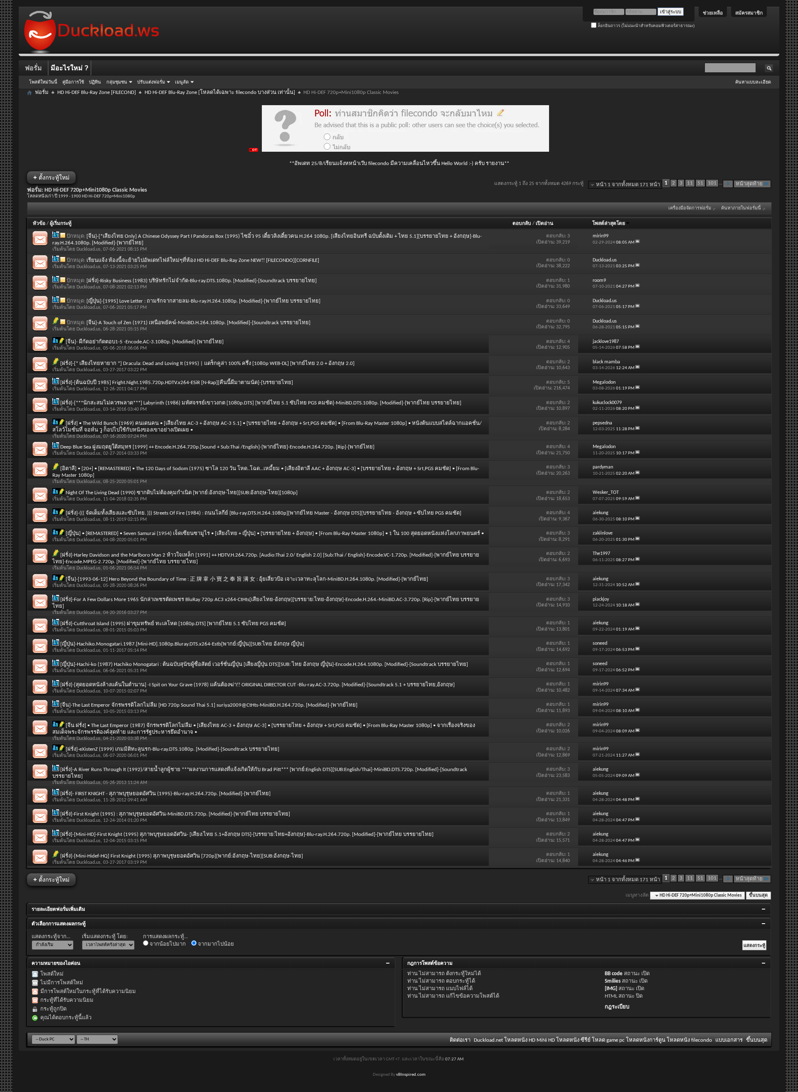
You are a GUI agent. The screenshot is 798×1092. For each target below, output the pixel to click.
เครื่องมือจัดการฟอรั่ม (689, 208)
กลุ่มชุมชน (116, 81)
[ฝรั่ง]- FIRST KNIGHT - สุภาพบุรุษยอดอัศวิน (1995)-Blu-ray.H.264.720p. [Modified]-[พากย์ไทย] (165, 793)
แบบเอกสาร (729, 1040)
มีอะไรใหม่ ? (70, 67)
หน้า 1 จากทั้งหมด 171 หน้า (628, 184)
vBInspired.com (411, 1074)
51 (700, 183)
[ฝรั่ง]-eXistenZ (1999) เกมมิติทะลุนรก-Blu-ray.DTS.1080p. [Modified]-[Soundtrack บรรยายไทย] (172, 749)
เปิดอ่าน (544, 223)
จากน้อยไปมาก (167, 944)
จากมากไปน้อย (215, 944)
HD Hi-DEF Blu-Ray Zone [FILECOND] (96, 92)
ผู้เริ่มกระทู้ (60, 223)
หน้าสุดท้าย (749, 184)
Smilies (613, 981)
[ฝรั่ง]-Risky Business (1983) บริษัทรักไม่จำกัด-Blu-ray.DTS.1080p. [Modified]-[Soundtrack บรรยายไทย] (201, 280)
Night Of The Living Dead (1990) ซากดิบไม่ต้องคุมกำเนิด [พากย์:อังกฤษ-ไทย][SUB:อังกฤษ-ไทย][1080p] (182, 492)
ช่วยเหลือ (713, 13)
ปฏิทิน (95, 81)
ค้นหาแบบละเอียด (753, 81)
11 (690, 183)
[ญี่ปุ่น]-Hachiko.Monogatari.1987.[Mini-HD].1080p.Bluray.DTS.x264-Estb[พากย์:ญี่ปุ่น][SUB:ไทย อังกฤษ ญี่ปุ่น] (182, 644)
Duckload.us (88, 249)
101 (712, 183)
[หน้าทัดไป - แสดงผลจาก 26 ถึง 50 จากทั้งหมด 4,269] (728, 184)
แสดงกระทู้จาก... (51, 936)
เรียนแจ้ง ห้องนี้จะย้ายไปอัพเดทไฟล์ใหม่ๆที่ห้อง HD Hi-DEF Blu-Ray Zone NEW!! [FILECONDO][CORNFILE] (202, 260)
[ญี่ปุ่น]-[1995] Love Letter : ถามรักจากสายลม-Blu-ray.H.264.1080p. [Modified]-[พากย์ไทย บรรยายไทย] (203, 301)
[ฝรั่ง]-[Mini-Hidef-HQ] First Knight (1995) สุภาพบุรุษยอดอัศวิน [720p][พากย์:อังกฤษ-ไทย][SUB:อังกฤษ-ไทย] (181, 856)
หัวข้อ (39, 223)
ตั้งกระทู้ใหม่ (51, 177)
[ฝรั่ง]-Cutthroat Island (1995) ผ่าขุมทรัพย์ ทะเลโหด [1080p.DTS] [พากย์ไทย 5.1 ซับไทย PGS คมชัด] (173, 623)
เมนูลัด (182, 81)
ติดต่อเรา (460, 1040)
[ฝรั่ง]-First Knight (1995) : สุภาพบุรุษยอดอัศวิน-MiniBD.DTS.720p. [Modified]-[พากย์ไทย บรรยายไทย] (175, 814)
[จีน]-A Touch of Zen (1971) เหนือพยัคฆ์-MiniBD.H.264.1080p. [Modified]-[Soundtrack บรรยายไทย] (198, 322)
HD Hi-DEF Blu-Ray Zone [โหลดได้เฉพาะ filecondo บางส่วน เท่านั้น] (220, 92)
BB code (614, 973)
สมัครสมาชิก (749, 13)
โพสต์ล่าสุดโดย (608, 223)
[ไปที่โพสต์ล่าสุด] (637, 242)
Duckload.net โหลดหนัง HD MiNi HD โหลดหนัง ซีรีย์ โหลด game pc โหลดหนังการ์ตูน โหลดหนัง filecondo (593, 1040)
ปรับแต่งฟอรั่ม (151, 81)
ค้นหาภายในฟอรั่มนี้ (741, 208)
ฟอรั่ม (33, 67)
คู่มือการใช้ (73, 81)
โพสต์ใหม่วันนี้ (43, 81)
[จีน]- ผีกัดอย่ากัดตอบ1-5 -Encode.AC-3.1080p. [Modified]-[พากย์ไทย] (145, 342)
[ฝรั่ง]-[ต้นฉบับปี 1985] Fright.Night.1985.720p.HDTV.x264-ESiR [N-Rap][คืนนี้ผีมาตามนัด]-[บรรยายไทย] (176, 382)
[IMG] (611, 988)
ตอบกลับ (521, 223)
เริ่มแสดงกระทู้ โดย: (105, 936)
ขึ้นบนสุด (758, 895)
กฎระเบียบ (617, 1007)
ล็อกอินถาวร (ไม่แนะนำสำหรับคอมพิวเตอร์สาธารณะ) (645, 25)
